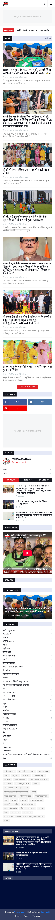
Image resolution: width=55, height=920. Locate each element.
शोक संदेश (27, 736)
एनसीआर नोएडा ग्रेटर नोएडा (27, 667)
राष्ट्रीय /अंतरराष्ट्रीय (27, 725)
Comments (44, 480)
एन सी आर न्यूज (27, 656)
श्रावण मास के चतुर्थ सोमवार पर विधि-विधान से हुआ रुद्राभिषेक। (33, 30)
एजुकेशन (27, 648)
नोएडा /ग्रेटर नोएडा (27, 692)
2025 (27, 473)
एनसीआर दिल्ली (27, 663)
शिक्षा (27, 732)
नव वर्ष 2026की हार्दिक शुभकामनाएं (27, 681)
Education (27, 750)
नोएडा (27, 688)
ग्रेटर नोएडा (27, 670)
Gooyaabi (45, 912)
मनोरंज (27, 707)
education (27, 747)
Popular (11, 480)
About (26, 916)
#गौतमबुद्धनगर (27, 630)
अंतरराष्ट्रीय (27, 634)
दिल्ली (27, 677)
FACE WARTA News (21, 459)
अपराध (27, 637)
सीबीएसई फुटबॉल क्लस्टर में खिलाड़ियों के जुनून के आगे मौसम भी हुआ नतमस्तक (25, 218)
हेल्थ (27, 743)
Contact (36, 916)
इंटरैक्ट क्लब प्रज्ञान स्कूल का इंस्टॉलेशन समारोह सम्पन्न (31, 502)
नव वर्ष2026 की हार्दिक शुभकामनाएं (27, 685)
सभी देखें (48, 38)
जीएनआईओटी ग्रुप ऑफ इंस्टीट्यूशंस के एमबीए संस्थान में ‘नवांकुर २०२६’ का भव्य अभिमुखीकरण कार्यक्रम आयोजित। (27, 320)
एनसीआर (27, 659)
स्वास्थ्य (27, 740)
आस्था (27, 645)
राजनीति (27, 718)
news (27, 758)
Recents (28, 480)
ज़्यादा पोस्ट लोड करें (27, 387)
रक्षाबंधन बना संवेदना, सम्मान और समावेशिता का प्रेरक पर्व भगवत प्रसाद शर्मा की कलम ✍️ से (27, 71)
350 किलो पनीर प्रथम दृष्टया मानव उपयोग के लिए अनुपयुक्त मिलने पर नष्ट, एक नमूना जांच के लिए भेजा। (34, 515)
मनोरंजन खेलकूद (27, 714)
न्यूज (27, 703)
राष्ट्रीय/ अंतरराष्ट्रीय (27, 729)
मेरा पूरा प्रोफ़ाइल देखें (19, 462)
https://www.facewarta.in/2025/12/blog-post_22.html (27, 754)
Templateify (20, 912)
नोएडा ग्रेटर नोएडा (27, 696)
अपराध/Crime (27, 641)
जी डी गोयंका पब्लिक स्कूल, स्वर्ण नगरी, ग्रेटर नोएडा (26, 171)
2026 (27, 469)
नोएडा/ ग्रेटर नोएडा (27, 699)
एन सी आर (27, 652)
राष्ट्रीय (27, 721)
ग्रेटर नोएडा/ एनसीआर (27, 674)
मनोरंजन (27, 710)
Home (18, 916)
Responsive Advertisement (27, 16)
